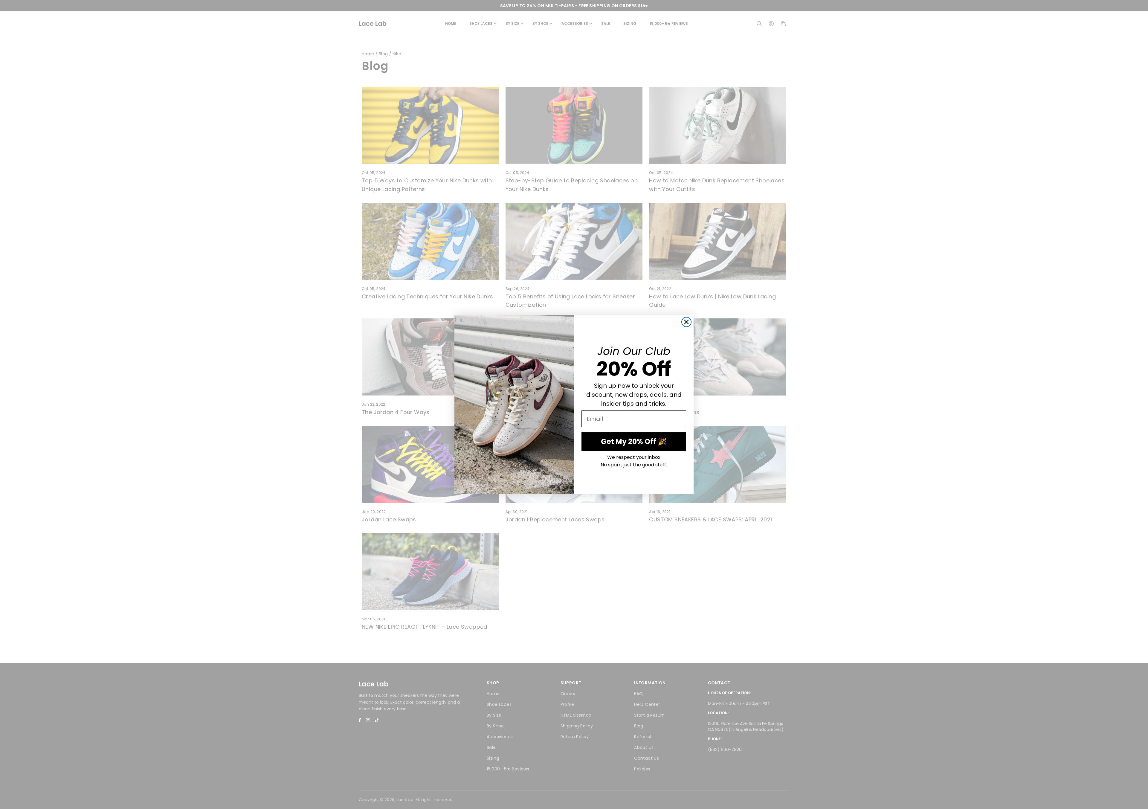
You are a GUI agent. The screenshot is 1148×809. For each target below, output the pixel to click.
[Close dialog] (686, 322)
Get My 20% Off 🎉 (634, 441)
